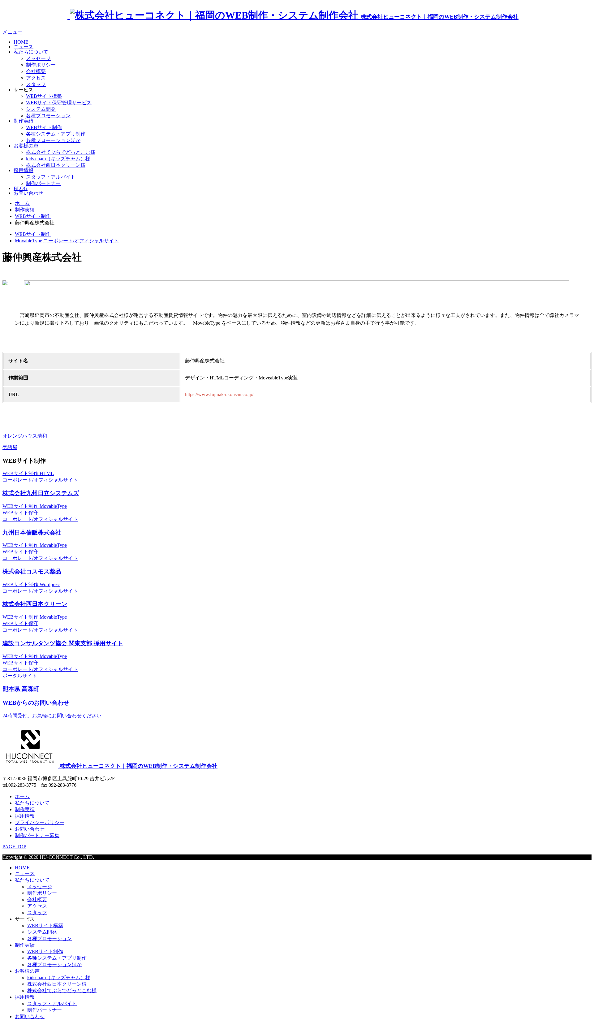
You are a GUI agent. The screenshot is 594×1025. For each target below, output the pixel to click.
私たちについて (31, 51)
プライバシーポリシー (39, 822)
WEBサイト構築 (44, 96)
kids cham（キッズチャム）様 (58, 158)
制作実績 (23, 120)
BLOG (21, 188)
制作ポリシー (41, 64)
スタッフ (36, 84)
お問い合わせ (28, 193)
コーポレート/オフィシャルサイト (81, 240)
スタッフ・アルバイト (50, 176)
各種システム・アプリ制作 (55, 133)
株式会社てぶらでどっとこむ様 (60, 152)
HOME (21, 42)
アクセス (36, 77)
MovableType (28, 240)
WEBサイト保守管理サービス (59, 102)
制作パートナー (43, 183)
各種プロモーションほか (53, 140)
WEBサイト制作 (44, 127)
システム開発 (41, 109)
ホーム (22, 796)
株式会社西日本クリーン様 (55, 165)
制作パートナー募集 (37, 835)
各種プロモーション (48, 115)
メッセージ (38, 58)
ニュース (23, 46)
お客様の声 (26, 145)
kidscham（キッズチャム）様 (58, 977)
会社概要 (36, 71)
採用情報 (23, 170)
